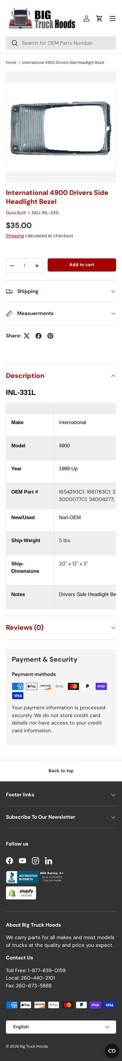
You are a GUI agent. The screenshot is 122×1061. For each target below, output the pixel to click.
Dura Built (16, 213)
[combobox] (61, 42)
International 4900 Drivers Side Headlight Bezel (63, 63)
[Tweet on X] (27, 336)
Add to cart (81, 265)
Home (11, 63)
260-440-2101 (38, 978)
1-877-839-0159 (47, 970)
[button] (99, 18)
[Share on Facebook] (38, 336)
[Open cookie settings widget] (112, 1051)
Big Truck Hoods (34, 1046)
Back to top (61, 771)
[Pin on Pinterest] (50, 336)
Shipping (15, 236)
